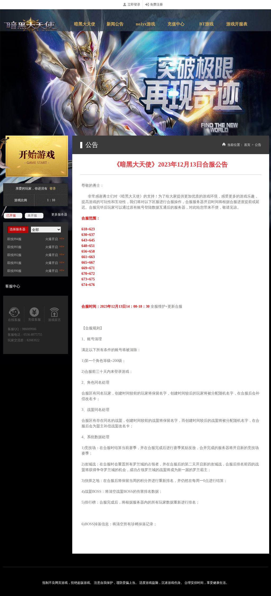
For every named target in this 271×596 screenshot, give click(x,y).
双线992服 (14, 255)
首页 (247, 145)
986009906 (29, 329)
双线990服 (14, 271)
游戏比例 (20, 200)
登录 (52, 188)
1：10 (51, 200)
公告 (258, 145)
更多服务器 (59, 214)
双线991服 (14, 263)
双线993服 (14, 247)
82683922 (33, 340)
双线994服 (14, 239)
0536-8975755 (33, 335)
